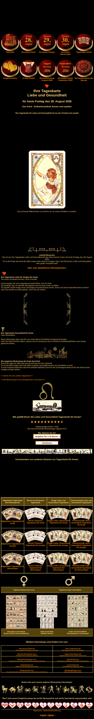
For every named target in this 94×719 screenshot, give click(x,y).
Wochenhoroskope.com (27, 660)
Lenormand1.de (73, 665)
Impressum (37, 710)
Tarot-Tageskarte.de (73, 649)
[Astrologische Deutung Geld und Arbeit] (47, 628)
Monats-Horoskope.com (27, 654)
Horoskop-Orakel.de (27, 649)
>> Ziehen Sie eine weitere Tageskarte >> (17, 376)
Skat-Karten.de (73, 660)
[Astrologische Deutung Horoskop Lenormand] (16, 628)
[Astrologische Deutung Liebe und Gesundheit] (77, 627)
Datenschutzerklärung (52, 710)
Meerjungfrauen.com (73, 670)
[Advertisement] (47, 17)
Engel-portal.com (27, 670)
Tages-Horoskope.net (72, 654)
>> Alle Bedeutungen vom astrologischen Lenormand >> (23, 380)
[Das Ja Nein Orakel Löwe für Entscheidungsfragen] (28, 77)
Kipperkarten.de (27, 665)
